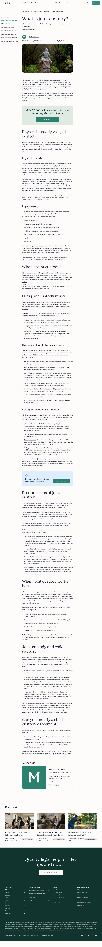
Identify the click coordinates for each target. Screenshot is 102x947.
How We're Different (58, 2)
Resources (46, 2)
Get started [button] (96, 2)
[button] (47, 119)
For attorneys (70, 2)
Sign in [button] (88, 2)
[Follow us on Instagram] (85, 935)
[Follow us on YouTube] (96, 935)
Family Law (24, 2)
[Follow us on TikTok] (89, 935)
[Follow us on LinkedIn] (92, 935)
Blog (23, 11)
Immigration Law (35, 2)
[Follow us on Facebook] (82, 935)
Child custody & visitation (41, 11)
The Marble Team (34, 37)
